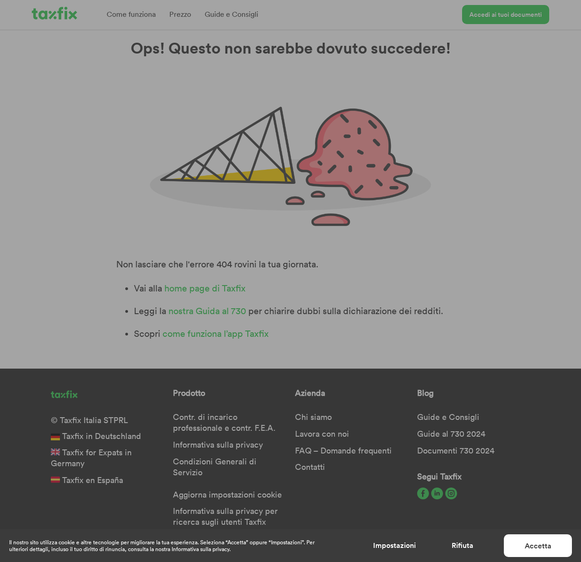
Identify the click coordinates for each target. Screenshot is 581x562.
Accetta (538, 546)
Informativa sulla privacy (200, 549)
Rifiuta (462, 545)
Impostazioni (394, 545)
